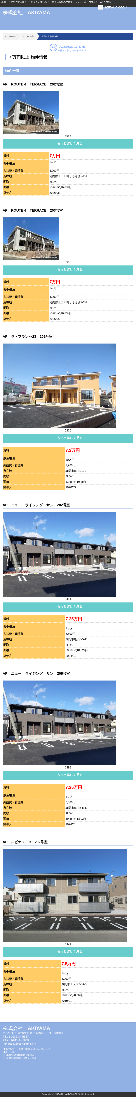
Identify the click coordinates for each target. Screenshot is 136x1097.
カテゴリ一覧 (28, 36)
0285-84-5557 (115, 7)
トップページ (10, 36)
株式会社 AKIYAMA (26, 12)
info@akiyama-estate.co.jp (19, 1043)
